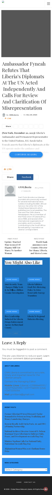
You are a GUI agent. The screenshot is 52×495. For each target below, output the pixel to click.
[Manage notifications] (46, 489)
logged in (21, 349)
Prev (9, 333)
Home (19, 482)
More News (12, 279)
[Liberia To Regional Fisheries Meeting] (37, 307)
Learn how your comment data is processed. (25, 357)
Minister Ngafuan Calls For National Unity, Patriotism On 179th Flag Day (23, 442)
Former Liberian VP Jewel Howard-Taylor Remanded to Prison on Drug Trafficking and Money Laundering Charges (25, 416)
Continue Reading (26, 154)
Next (16, 333)
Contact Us (29, 482)
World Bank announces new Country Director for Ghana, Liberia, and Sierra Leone (38, 248)
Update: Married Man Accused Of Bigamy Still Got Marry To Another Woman (13, 248)
